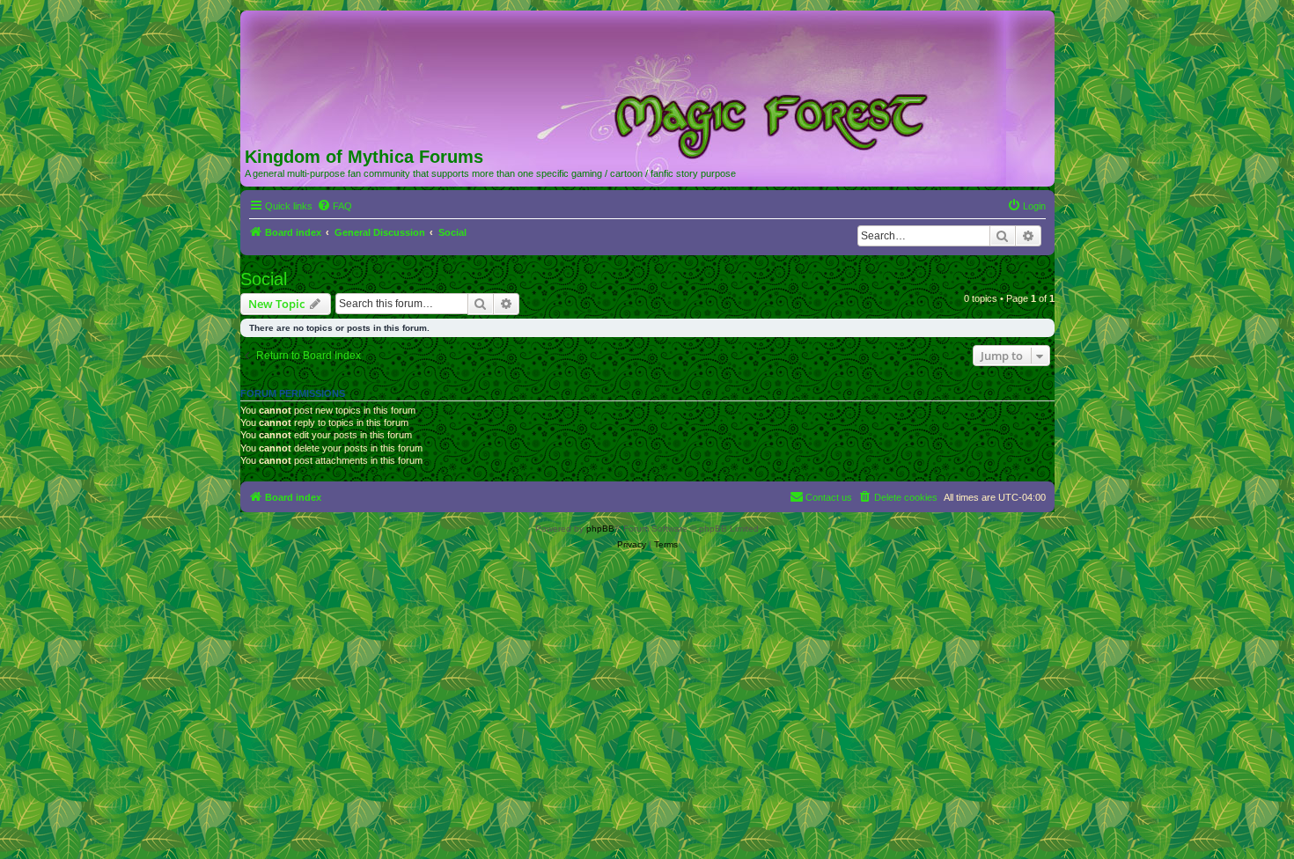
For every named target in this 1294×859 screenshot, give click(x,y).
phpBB (600, 528)
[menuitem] (334, 206)
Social (263, 279)
